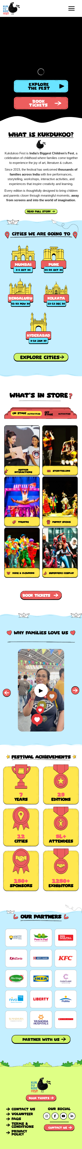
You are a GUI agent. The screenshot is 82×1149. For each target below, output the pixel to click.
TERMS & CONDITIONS (23, 1125)
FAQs (16, 1118)
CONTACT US (23, 1109)
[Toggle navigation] (71, 8)
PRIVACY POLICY (19, 1132)
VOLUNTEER (22, 1113)
